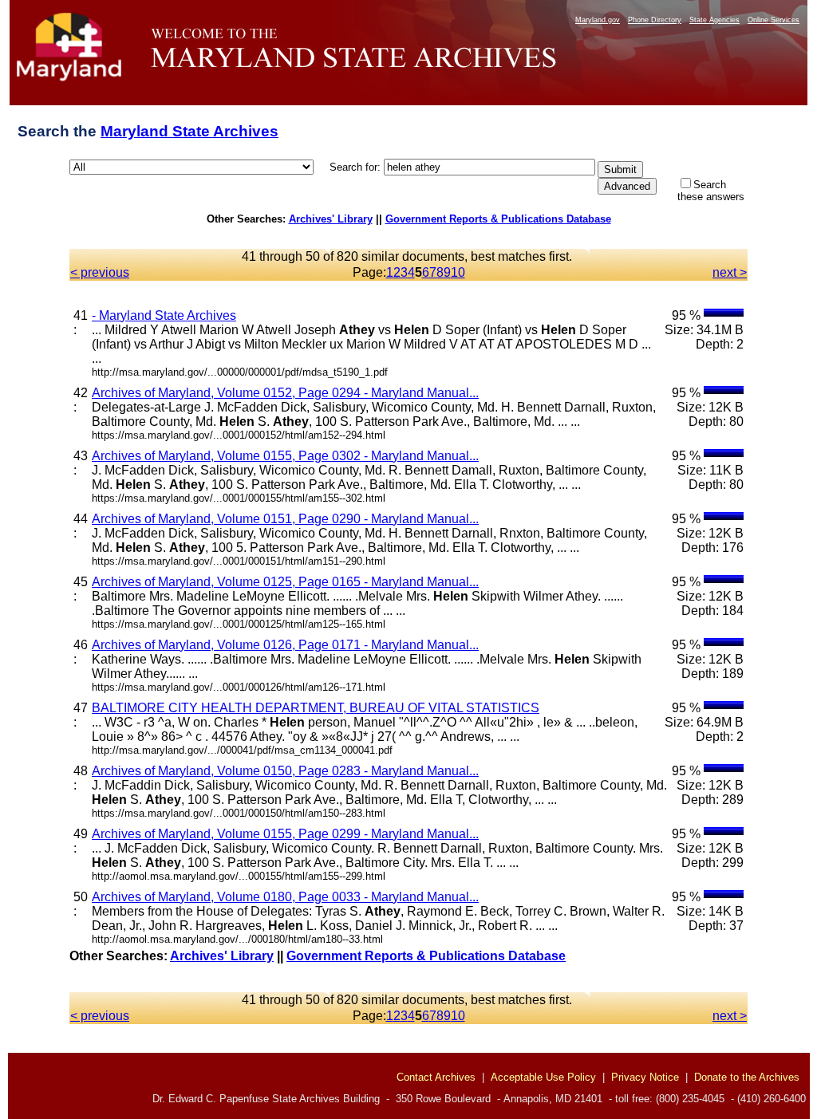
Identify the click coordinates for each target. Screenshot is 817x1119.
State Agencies (714, 20)
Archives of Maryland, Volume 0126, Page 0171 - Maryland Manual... (285, 645)
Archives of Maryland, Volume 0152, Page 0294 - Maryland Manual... (285, 393)
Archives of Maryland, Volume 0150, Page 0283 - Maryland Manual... (285, 771)
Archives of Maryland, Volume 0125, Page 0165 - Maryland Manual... (285, 582)
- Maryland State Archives (164, 315)
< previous (99, 272)
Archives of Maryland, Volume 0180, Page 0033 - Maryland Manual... (285, 897)
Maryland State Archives (189, 131)
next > (729, 272)
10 (458, 272)
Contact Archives (436, 1077)
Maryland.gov (597, 20)
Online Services (773, 20)
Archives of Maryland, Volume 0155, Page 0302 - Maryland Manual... (285, 456)
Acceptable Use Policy (543, 1077)
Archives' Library (331, 219)
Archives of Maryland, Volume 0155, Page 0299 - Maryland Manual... (285, 834)
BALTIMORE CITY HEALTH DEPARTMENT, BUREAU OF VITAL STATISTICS (315, 708)
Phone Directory (654, 20)
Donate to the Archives (746, 1077)
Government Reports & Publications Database (498, 219)
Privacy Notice (645, 1077)
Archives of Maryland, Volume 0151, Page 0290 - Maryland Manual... (285, 519)
